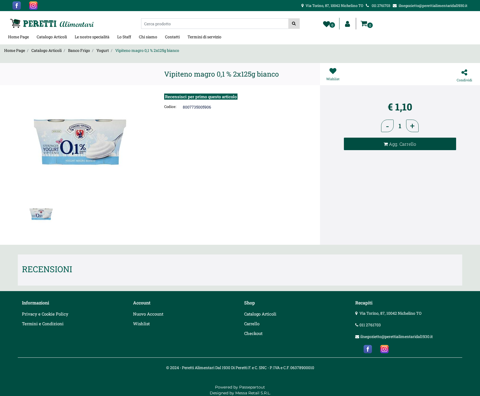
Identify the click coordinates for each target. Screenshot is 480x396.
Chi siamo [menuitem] (148, 36)
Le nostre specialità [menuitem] (92, 36)
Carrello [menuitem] (251, 323)
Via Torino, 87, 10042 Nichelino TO (390, 313)
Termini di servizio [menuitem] (204, 36)
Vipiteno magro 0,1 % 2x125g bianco (147, 50)
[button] (294, 23)
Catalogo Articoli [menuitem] (52, 36)
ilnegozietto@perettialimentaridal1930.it (396, 336)
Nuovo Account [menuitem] (148, 314)
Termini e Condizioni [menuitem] (43, 323)
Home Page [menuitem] (18, 36)
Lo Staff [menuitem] (124, 36)
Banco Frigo (79, 50)
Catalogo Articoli (46, 50)
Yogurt (102, 50)
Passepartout (252, 387)
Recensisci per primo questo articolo (201, 96)
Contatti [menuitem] (172, 36)
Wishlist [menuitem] (141, 323)
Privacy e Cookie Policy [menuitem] (45, 314)
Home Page (14, 50)
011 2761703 (370, 324)
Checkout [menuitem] (253, 333)
